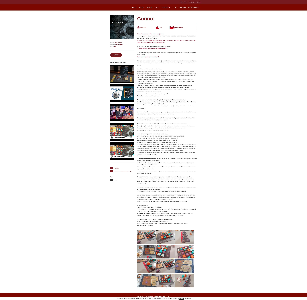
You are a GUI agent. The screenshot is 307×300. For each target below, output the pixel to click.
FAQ (175, 7)
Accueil (134, 7)
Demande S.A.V (166, 7)
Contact (157, 7)
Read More (188, 298)
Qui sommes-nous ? (194, 7)
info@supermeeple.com (195, 2)
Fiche (115, 180)
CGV (168, 296)
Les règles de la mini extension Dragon (123, 171)
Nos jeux (141, 7)
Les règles (116, 168)
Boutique (149, 7)
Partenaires (182, 7)
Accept (181, 298)
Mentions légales (160, 296)
